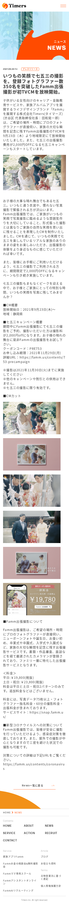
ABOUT (29, 826)
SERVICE (9, 833)
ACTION (29, 833)
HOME (7, 812)
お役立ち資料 (48, 863)
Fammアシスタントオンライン (19, 882)
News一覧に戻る (32, 785)
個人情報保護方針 (51, 885)
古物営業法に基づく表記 (51, 877)
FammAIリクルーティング (18, 890)
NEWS (49, 826)
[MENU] (63, 6)
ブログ (44, 856)
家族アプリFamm (13, 856)
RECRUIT (51, 833)
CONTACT (10, 840)
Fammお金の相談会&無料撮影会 (20, 865)
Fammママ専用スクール (17, 873)
